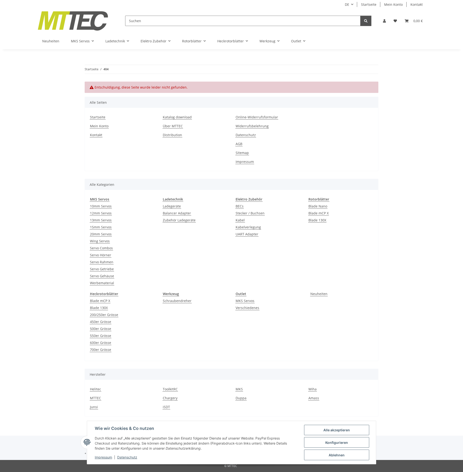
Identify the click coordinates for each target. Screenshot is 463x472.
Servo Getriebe (102, 269)
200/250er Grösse (104, 314)
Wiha (312, 389)
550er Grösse (100, 335)
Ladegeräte (172, 206)
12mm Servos (101, 213)
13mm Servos (101, 220)
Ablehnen (337, 455)
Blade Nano (317, 206)
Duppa (241, 398)
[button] (384, 21)
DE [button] (347, 4)
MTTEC (95, 398)
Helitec (95, 389)
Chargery (170, 398)
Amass (313, 398)
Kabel (240, 220)
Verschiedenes (247, 307)
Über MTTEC (173, 126)
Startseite (368, 4)
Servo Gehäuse (102, 276)
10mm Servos (101, 206)
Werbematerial (102, 283)
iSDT (166, 407)
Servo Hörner (100, 255)
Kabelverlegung (248, 227)
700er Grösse (100, 349)
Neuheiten (318, 293)
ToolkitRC (170, 389)
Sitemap (242, 152)
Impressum (103, 457)
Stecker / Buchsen (250, 213)
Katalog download (177, 117)
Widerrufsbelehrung (252, 126)
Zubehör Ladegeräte (179, 220)
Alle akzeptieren (336, 430)
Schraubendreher (177, 300)
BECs (240, 206)
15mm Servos (101, 227)
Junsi (94, 407)
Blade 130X (317, 220)
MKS (239, 389)
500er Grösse (100, 328)
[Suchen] (365, 21)
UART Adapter (247, 234)
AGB (239, 144)
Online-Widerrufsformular (257, 117)
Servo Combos (101, 248)
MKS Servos (245, 300)
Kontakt (416, 4)
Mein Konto (393, 4)
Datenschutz (127, 457)
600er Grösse (100, 342)
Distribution (172, 135)
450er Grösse (100, 321)
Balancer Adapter (177, 213)
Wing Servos (100, 241)
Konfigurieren (336, 442)
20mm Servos (101, 234)
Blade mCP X (318, 213)
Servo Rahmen (101, 262)
